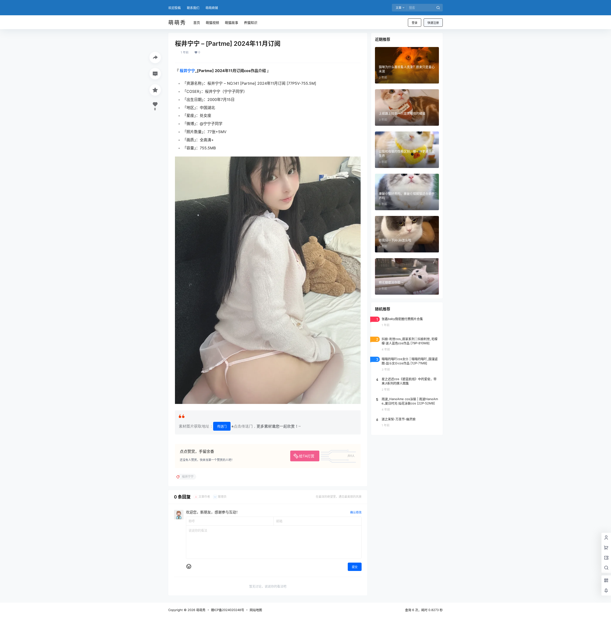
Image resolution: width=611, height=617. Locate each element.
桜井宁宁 (187, 70)
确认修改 (356, 512)
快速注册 (433, 23)
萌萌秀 (200, 610)
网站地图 (256, 610)
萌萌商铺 (211, 8)
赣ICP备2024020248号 (227, 610)
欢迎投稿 (174, 8)
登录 (414, 23)
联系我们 (193, 8)
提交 (355, 567)
